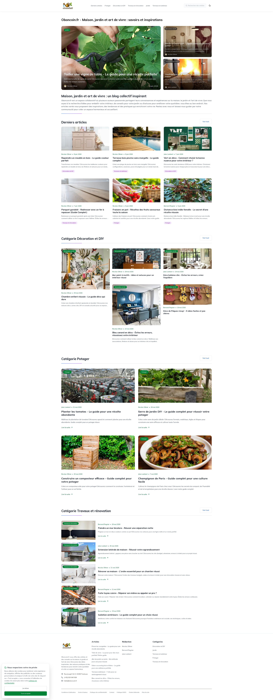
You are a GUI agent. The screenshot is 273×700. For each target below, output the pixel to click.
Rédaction (126, 641)
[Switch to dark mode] (210, 5)
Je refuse (26, 688)
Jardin (148, 6)
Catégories (158, 641)
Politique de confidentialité (98, 692)
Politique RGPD (121, 692)
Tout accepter (25, 693)
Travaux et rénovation (135, 6)
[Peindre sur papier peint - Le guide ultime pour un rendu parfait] (187, 41)
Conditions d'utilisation (68, 692)
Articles (95, 641)
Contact (111, 692)
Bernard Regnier (169, 206)
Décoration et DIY (119, 6)
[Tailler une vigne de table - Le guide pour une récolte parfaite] (111, 58)
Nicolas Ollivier (66, 154)
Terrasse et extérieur (160, 6)
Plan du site (145, 692)
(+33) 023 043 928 (70, 677)
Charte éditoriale (134, 692)
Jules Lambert (168, 154)
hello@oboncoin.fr (70, 681)
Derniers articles (96, 6)
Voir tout (206, 121)
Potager (107, 6)
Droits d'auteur (82, 692)
